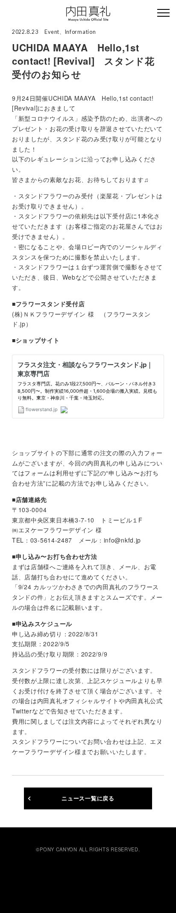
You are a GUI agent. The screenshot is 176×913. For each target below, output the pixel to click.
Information (80, 32)
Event (51, 32)
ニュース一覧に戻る (88, 798)
